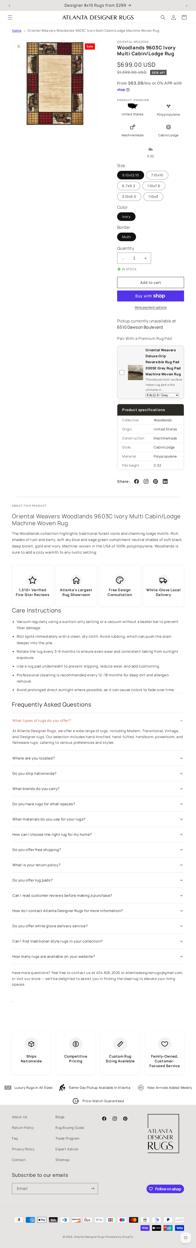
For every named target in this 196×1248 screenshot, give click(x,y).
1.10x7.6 (153, 185)
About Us (19, 1117)
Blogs (60, 1117)
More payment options (151, 307)
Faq (15, 1138)
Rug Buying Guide (69, 1127)
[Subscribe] (92, 1188)
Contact (19, 1159)
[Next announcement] (186, 5)
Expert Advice (66, 1149)
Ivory (126, 216)
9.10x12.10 (130, 175)
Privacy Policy (23, 1149)
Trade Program (67, 1138)
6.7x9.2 (128, 185)
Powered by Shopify (119, 1236)
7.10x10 (157, 175)
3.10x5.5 (129, 196)
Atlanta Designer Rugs (89, 1236)
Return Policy (23, 1127)
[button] (10, 17)
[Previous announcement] (9, 5)
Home (16, 30)
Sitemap (62, 1159)
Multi (126, 236)
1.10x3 (153, 196)
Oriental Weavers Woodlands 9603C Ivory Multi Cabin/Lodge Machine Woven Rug (93, 30)
